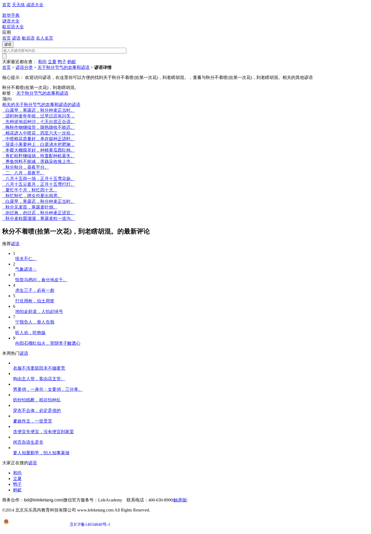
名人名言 (44, 38)
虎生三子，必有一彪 (34, 290)
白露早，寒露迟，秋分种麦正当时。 (38, 110)
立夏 (52, 61)
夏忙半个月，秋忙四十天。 (30, 190)
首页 (6, 4)
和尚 (42, 61)
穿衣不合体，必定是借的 (37, 410)
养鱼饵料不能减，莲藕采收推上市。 (38, 161)
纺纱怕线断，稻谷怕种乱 (37, 400)
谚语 (16, 38)
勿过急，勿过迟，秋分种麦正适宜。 (38, 212)
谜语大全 (11, 21)
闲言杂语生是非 (28, 442)
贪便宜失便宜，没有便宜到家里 (43, 431)
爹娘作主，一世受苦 (32, 421)
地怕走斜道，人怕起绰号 (39, 311)
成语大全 (34, 4)
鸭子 (62, 61)
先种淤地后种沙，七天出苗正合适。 (38, 121)
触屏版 (180, 500)
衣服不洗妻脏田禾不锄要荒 (39, 368)
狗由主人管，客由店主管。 (39, 378)
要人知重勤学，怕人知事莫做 (41, 452)
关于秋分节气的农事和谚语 (63, 67)
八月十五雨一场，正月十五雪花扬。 (38, 178)
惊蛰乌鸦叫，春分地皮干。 (41, 279)
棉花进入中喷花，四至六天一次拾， (38, 133)
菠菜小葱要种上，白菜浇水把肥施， (38, 144)
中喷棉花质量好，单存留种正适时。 (38, 138)
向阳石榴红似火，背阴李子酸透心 (47, 343)
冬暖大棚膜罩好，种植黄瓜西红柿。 (38, 150)
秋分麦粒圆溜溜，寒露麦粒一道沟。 (38, 218)
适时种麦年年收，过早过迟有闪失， (38, 116)
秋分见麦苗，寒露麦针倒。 (30, 207)
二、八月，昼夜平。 (23, 173)
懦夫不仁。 (26, 258)
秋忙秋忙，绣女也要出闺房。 (32, 195)
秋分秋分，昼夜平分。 (25, 167)
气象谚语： (26, 269)
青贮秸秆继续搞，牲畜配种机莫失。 (38, 156)
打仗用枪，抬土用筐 (34, 301)
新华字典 (11, 15)
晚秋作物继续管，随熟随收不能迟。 (38, 127)
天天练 (18, 4)
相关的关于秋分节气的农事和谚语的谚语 (41, 104)
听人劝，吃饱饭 (30, 332)
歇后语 (28, 38)
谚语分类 (24, 67)
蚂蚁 (71, 61)
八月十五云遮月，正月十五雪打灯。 (38, 184)
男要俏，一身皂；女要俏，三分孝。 (48, 389)
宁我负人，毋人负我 (34, 322)
